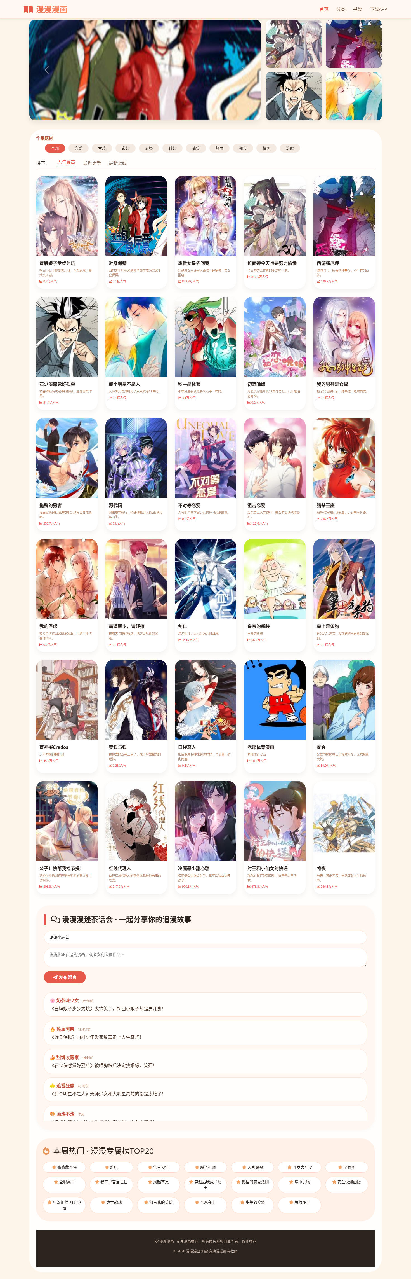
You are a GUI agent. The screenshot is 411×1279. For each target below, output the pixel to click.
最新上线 (118, 163)
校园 (266, 148)
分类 (340, 9)
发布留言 (67, 977)
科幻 (172, 148)
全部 (55, 148)
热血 (219, 148)
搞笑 (196, 148)
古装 (102, 148)
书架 (357, 9)
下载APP (378, 9)
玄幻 (125, 148)
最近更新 (92, 163)
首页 (324, 9)
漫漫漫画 (50, 9)
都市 (243, 148)
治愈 (290, 148)
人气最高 (66, 162)
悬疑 (149, 148)
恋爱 (78, 148)
